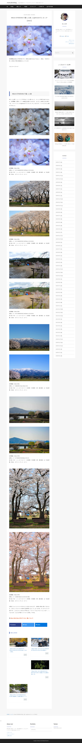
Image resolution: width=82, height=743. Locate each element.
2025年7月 (58, 189)
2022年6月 (58, 289)
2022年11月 (58, 272)
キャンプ (33, 6)
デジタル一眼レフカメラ (27, 618)
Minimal (38, 740)
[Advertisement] (29, 79)
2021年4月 (58, 329)
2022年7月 (58, 285)
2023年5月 (58, 255)
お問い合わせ (71, 43)
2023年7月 (58, 249)
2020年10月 (58, 345)
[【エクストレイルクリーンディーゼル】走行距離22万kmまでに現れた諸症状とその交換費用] (64, 74)
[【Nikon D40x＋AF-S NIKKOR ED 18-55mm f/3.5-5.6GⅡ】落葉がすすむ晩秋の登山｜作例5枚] (40, 664)
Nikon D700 (19, 618)
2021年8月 (58, 322)
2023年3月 (58, 262)
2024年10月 (58, 205)
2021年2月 (58, 332)
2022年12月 (58, 269)
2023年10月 (58, 239)
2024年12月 (58, 199)
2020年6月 (58, 355)
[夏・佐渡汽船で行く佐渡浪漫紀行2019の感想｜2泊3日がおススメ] (64, 121)
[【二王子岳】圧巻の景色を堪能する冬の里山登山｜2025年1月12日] (64, 89)
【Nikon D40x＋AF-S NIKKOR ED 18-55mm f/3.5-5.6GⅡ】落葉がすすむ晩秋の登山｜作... (40, 673)
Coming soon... (33, 729)
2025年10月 (58, 179)
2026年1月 (58, 172)
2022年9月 (58, 279)
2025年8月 (58, 185)
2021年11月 (58, 312)
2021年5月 (58, 325)
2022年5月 (58, 292)
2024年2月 (58, 232)
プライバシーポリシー (69, 41)
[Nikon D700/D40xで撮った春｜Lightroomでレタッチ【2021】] (29, 41)
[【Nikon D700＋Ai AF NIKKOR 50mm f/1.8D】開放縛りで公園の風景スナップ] (18, 688)
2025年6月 (58, 192)
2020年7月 (58, 352)
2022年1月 (58, 305)
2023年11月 (58, 235)
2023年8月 (58, 245)
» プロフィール (9, 732)
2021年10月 (58, 315)
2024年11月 (58, 202)
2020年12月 (58, 339)
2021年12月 (58, 309)
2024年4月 (58, 225)
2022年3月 (58, 299)
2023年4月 (58, 259)
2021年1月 (58, 335)
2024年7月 (58, 215)
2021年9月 (58, 319)
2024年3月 (58, 229)
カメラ (19, 6)
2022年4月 (58, 295)
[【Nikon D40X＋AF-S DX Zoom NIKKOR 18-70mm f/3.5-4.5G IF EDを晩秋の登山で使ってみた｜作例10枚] (40, 642)
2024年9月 (58, 209)
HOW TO (41, 6)
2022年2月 (58, 302)
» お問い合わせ (9, 735)
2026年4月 (58, 169)
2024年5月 (58, 222)
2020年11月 (58, 342)
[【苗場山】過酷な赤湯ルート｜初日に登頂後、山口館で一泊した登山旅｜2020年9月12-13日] (64, 105)
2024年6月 (58, 219)
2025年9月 (58, 182)
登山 (12, 6)
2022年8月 (58, 282)
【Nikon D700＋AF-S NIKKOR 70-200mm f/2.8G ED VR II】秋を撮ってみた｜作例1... (18, 650)
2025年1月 (58, 195)
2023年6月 (58, 252)
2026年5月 (58, 165)
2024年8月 (58, 212)
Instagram (63, 36)
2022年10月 (58, 275)
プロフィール (71, 40)
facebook (13, 624)
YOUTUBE (50, 6)
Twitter (67, 36)
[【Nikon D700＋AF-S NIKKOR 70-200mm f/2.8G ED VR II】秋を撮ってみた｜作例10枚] (18, 642)
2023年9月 (58, 242)
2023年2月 (58, 265)
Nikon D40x (13, 618)
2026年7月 (58, 162)
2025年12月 (58, 175)
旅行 (26, 6)
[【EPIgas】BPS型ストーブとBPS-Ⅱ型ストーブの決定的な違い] (64, 137)
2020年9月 (58, 349)
